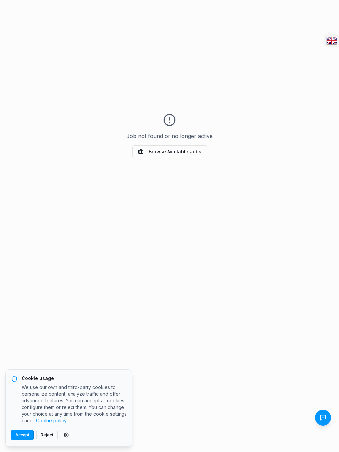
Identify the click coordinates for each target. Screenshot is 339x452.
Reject (47, 434)
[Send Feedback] (323, 418)
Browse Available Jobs (175, 151)
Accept (22, 434)
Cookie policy (51, 420)
